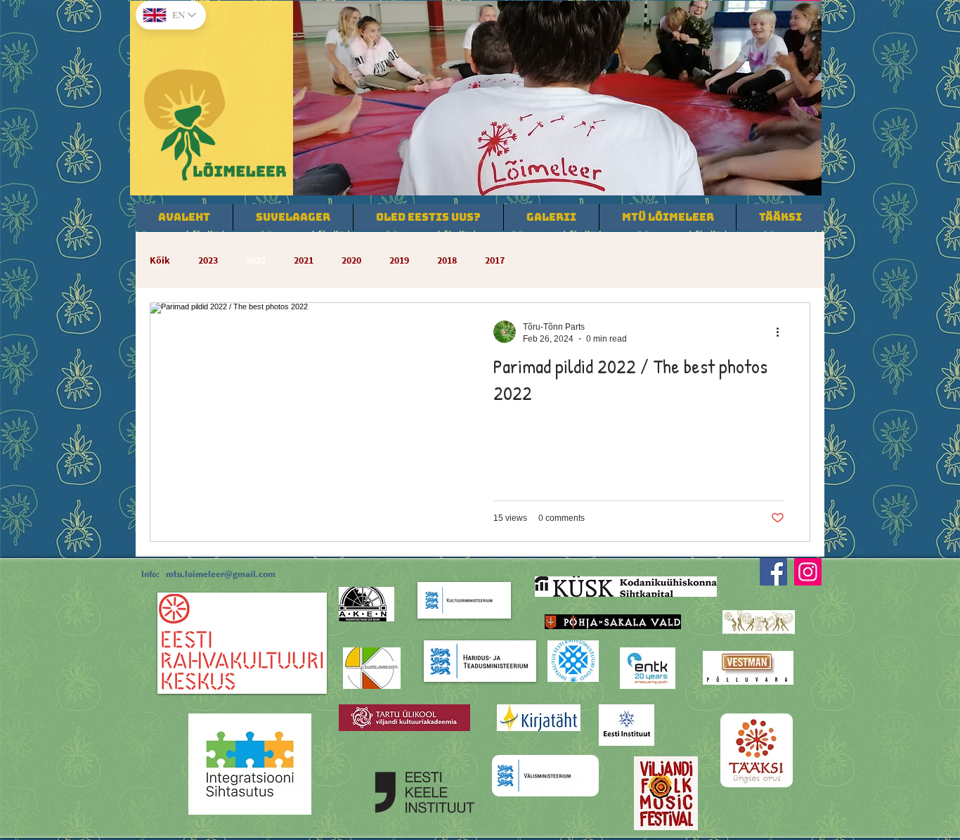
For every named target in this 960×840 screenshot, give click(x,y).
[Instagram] (808, 572)
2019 (399, 260)
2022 (256, 260)
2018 (447, 260)
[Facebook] (773, 572)
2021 (303, 260)
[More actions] (782, 331)
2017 (495, 260)
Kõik (160, 260)
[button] (557, 98)
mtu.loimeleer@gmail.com (220, 574)
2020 (351, 260)
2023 (208, 260)
